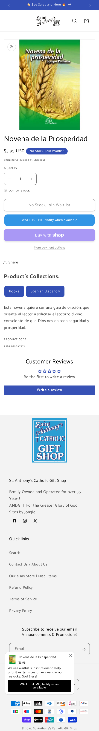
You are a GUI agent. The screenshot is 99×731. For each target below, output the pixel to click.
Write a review (49, 390)
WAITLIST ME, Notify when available (39, 685)
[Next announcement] (90, 5)
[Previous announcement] (9, 5)
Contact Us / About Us (28, 564)
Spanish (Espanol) (45, 291)
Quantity (10, 168)
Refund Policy (21, 588)
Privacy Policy (20, 611)
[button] (11, 21)
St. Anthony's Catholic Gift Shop (55, 728)
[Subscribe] (84, 649)
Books (14, 291)
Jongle (29, 512)
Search (14, 553)
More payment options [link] (49, 248)
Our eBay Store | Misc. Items (33, 576)
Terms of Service (23, 599)
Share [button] (13, 262)
